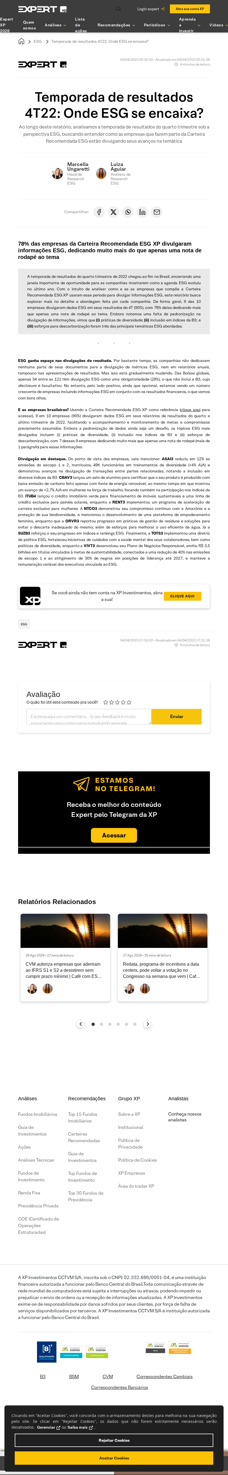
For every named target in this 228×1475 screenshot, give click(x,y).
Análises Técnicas (36, 1160)
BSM (74, 1377)
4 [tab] (118, 1024)
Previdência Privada (38, 1206)
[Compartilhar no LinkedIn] (142, 212)
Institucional (130, 1127)
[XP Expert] (42, 9)
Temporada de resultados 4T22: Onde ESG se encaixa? (99, 41)
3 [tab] (110, 1024)
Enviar (176, 716)
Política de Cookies (137, 1160)
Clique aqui (182, 596)
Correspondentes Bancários (119, 1387)
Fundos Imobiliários (37, 1114)
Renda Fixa (29, 1193)
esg (24, 624)
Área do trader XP (136, 1186)
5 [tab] (126, 1024)
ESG (38, 41)
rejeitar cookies (114, 1440)
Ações (24, 1147)
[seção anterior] (81, 1024)
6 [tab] (135, 1024)
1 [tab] (93, 1024)
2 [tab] (101, 1024)
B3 (43, 1377)
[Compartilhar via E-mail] (157, 212)
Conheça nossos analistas (185, 1117)
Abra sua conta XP (190, 9)
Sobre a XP (129, 1114)
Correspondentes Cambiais (165, 1377)
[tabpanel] (65, 957)
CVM (108, 1377)
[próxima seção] (147, 1024)
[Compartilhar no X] (113, 212)
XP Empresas (131, 1173)
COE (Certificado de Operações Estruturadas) (38, 1225)
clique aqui (190, 409)
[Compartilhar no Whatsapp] (128, 212)
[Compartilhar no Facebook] (99, 212)
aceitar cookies (114, 1458)
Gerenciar (46, 1427)
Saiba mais (78, 1427)
